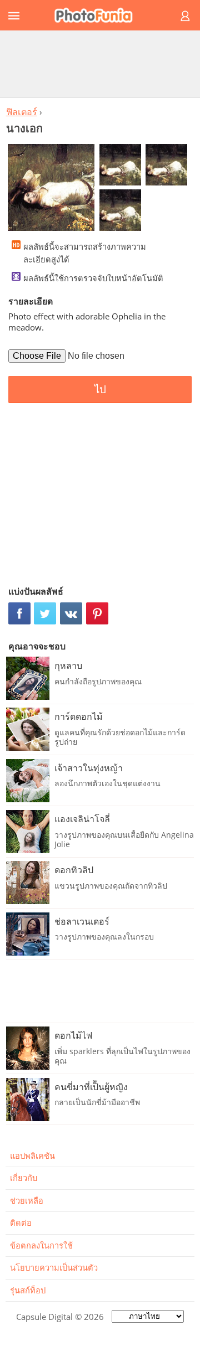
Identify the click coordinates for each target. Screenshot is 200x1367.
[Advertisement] (100, 63)
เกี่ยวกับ (23, 1177)
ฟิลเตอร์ (21, 112)
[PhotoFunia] (98, 15)
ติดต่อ (21, 1222)
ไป (100, 389)
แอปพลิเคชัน (32, 1155)
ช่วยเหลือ (26, 1200)
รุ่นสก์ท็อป (28, 1290)
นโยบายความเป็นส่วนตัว (54, 1267)
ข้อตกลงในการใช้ (41, 1245)
